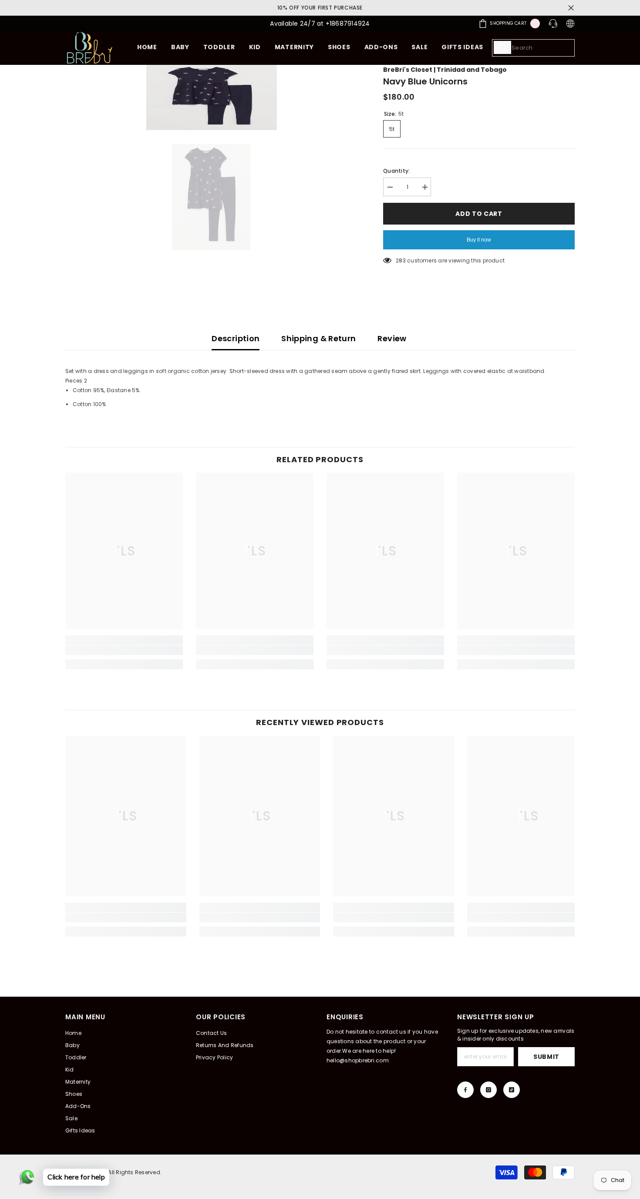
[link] (124, 650)
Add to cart (478, 213)
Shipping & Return (318, 338)
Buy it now (479, 240)
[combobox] (533, 48)
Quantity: (396, 171)
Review (391, 338)
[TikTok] (511, 1089)
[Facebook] (465, 1089)
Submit (546, 1056)
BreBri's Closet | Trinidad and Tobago (445, 69)
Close (571, 8)
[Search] (533, 48)
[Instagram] (488, 1089)
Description (235, 338)
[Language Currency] (570, 23)
